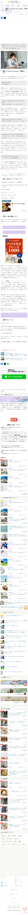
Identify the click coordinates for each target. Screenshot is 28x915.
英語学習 (2, 391)
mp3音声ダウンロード (16, 221)
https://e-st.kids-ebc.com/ (13, 453)
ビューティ (20, 882)
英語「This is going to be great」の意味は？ (15, 656)
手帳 (13, 844)
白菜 (15, 841)
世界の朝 (5, 885)
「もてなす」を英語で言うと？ (12, 666)
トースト (4, 844)
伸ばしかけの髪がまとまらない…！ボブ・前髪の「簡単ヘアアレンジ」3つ (16, 621)
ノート (18, 844)
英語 (24, 389)
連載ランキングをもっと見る (20, 705)
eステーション (3, 389)
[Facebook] (2, 18)
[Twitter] (5, 18)
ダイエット (9, 838)
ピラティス (17, 838)
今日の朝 (19, 876)
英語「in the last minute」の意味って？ (14, 671)
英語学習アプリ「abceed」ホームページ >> (14, 227)
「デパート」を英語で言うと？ (12, 625)
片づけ (23, 844)
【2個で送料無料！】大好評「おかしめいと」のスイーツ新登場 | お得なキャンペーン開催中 (16, 631)
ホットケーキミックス (7, 841)
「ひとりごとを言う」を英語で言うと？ (14, 661)
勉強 (16, 389)
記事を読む (23, 210)
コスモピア (12, 389)
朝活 (18, 389)
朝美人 (5, 882)
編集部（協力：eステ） (23, 14)
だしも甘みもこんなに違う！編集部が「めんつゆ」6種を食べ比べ (15, 647)
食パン (3, 838)
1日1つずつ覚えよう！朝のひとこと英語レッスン (12, 336)
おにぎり (20, 835)
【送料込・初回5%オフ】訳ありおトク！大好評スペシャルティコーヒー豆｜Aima (16, 636)
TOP (5, 876)
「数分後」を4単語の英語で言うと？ (13, 615)
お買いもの (20, 885)
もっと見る (23, 493)
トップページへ (14, 889)
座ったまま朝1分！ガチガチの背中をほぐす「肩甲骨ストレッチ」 (16, 652)
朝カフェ (19, 879)
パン (9, 844)
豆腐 (20, 841)
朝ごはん (4, 835)
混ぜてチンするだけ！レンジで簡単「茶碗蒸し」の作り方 (14, 642)
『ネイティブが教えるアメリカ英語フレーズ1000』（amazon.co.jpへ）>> (14, 315)
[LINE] (8, 364)
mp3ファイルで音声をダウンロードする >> (14, 232)
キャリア (8, 389)
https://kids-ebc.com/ (18, 447)
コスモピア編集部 (16, 173)
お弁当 (14, 835)
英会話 (22, 389)
